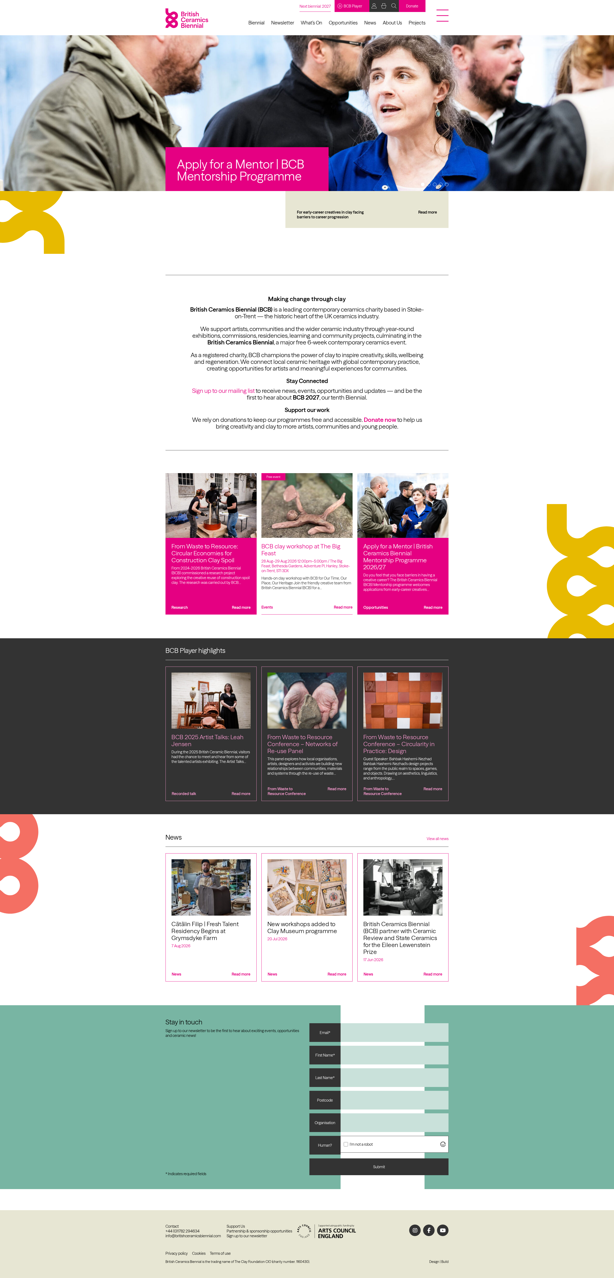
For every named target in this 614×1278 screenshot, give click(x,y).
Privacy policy (176, 1253)
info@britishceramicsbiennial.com (193, 1235)
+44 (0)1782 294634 (182, 1231)
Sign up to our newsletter (247, 1235)
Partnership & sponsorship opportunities (259, 1231)
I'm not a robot (361, 1144)
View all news (438, 838)
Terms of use (220, 1253)
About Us (392, 23)
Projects (417, 23)
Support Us (236, 1226)
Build (445, 1262)
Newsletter (282, 23)
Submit (379, 1166)
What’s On (311, 23)
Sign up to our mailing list (223, 390)
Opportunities (343, 23)
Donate (412, 6)
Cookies (199, 1253)
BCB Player (353, 6)
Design (434, 1262)
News (370, 23)
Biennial (256, 23)
